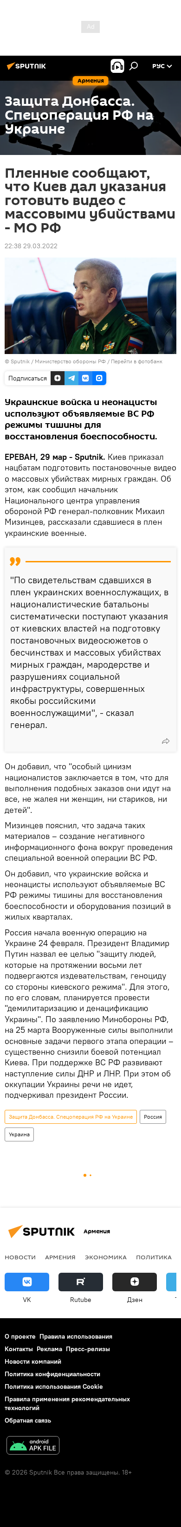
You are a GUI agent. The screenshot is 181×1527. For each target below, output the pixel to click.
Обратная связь (28, 1420)
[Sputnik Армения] (28, 69)
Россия (153, 1116)
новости (20, 1257)
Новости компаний (33, 1361)
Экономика (106, 1257)
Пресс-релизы (88, 1349)
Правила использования (75, 1336)
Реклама (49, 1349)
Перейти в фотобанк (136, 361)
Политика (154, 1257)
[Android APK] (33, 1446)
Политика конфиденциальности (52, 1374)
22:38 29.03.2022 (31, 246)
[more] (165, 741)
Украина (19, 1134)
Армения (60, 1257)
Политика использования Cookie (54, 1386)
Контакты (19, 1349)
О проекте (20, 1336)
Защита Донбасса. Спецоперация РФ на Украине (71, 1116)
